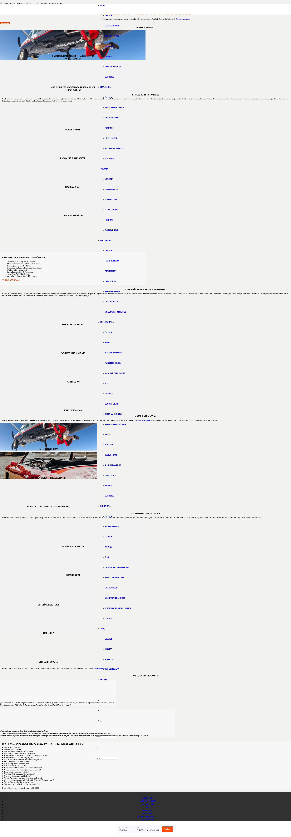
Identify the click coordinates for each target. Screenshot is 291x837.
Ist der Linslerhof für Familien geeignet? (18, 758)
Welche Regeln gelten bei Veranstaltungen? (19, 782)
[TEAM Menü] (105, 629)
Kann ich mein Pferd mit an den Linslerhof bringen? (23, 768)
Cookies (147, 813)
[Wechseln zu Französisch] (101, 710)
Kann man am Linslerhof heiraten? (16, 772)
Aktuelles (148, 798)
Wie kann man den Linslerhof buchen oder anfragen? (23, 784)
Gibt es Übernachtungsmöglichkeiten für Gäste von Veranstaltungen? (29, 780)
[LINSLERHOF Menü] (110, 506)
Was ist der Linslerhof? (12, 747)
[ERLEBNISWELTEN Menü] (113, 322)
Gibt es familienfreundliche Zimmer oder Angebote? (23, 760)
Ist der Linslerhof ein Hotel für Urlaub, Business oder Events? (26, 756)
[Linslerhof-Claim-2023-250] (84, 14)
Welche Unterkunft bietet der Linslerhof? (19, 751)
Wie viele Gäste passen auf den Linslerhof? (19, 774)
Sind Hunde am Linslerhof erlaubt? (16, 762)
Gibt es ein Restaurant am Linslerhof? (17, 776)
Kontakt (148, 810)
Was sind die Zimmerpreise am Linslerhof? (19, 753)
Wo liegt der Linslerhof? (13, 749)
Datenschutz (147, 801)
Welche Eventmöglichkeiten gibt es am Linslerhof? (22, 770)
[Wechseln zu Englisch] (101, 690)
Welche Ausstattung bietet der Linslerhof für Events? (23, 778)
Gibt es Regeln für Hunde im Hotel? (17, 764)
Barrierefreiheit (148, 816)
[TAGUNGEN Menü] (109, 169)
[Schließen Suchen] (97, 747)
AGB (148, 807)
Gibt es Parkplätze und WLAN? (16, 766)
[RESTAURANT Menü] (110, 87)
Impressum (147, 804)
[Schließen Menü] (101, 721)
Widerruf (147, 819)
